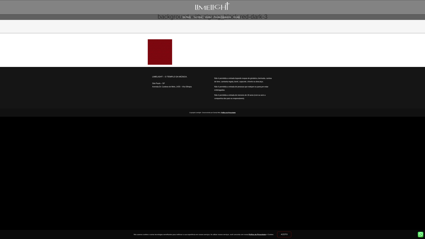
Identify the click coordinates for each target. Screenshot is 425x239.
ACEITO (284, 234)
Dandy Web (216, 112)
